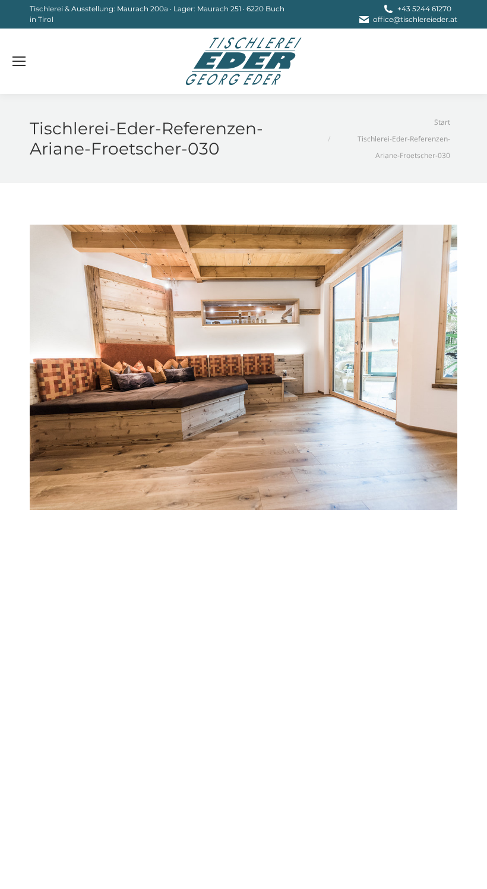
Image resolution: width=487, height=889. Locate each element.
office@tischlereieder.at (415, 19)
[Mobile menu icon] (19, 61)
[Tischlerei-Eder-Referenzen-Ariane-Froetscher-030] (243, 367)
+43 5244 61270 (424, 8)
